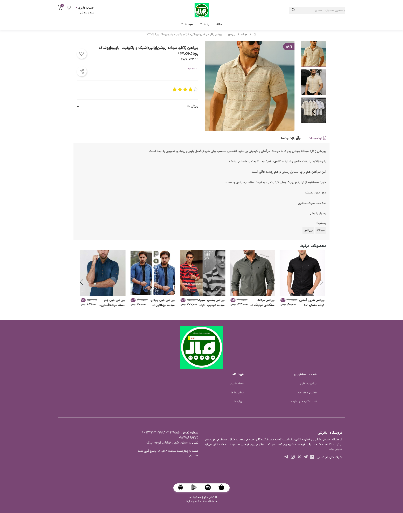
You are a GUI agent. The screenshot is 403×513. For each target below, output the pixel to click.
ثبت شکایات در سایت (304, 401)
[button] (321, 282)
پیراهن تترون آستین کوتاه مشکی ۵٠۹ (311, 302)
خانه (219, 24)
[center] (293, 10)
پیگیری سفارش (308, 383)
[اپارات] (286, 457)
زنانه (206, 24)
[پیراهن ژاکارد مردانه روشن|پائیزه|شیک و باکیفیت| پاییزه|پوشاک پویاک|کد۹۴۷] (201, 347)
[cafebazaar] (223, 487)
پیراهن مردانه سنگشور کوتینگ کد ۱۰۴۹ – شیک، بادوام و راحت (262, 302)
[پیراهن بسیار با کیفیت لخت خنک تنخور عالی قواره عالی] (302, 273)
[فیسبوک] (293, 457)
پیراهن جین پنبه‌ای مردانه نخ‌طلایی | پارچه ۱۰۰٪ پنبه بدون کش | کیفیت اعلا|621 (162, 302)
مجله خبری (236, 383)
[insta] (299, 457)
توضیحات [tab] (315, 138)
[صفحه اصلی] (255, 34)
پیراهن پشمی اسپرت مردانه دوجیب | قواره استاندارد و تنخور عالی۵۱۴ (211, 302)
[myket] (210, 487)
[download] (182, 487)
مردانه (189, 24)
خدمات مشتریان (305, 374)
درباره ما (238, 401)
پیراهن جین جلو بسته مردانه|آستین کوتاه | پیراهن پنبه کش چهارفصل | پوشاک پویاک (113, 302)
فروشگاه (237, 374)
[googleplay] (196, 487)
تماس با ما (237, 392)
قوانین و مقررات (307, 392)
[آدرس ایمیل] (306, 457)
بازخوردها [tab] (288, 138)
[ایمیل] (312, 457)
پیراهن (231, 34)
